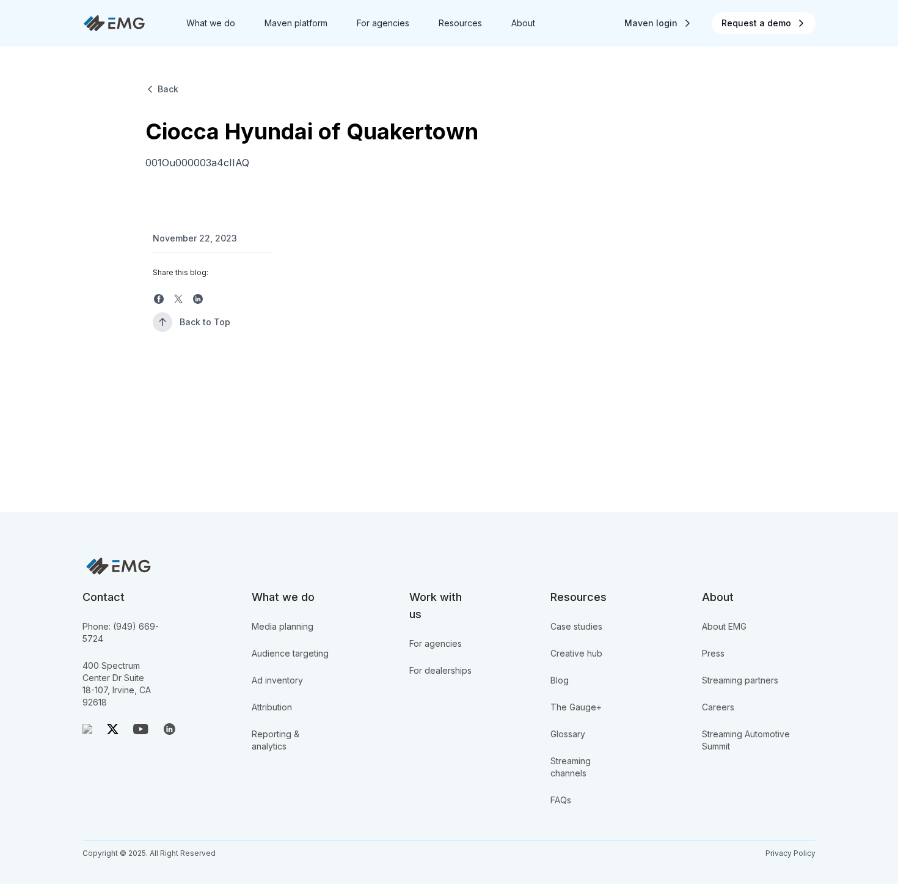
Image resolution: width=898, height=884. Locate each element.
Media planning (282, 626)
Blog (559, 680)
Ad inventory (277, 680)
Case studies (576, 626)
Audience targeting (290, 653)
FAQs (560, 800)
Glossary (567, 734)
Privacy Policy (790, 853)
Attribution (272, 707)
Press (713, 653)
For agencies (435, 643)
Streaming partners (740, 680)
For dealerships (440, 670)
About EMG (724, 626)
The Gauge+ (576, 707)
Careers (718, 707)
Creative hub (576, 653)
